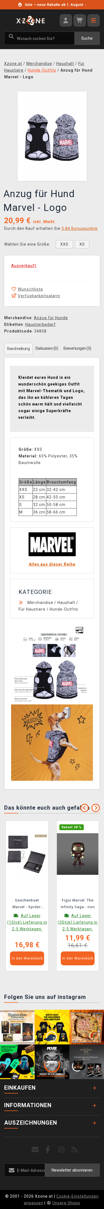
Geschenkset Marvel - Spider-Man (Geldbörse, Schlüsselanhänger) (27, 904)
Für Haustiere (32, 609)
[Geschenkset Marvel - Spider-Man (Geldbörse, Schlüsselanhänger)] (27, 853)
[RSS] (74, 1150)
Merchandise (40, 602)
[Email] (35, 1150)
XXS (64, 244)
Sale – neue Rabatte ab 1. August (55, 4)
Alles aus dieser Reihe (52, 564)
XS (82, 244)
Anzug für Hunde (51, 318)
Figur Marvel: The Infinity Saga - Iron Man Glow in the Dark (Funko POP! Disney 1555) (78, 904)
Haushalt (66, 602)
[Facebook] (48, 1150)
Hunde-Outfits (64, 609)
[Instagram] (61, 1150)
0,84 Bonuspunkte (80, 228)
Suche (87, 38)
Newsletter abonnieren (72, 1170)
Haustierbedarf (40, 324)
